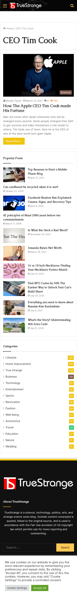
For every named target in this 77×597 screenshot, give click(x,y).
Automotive (13, 421)
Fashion (10, 408)
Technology (13, 383)
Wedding (11, 446)
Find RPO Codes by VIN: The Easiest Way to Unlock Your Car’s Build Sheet (49, 287)
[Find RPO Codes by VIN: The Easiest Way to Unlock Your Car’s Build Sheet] (14, 288)
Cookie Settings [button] (17, 587)
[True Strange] (25, 5)
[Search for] (72, 7)
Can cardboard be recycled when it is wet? (30, 187)
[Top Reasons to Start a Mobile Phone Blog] (14, 174)
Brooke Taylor (14, 100)
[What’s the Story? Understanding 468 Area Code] (14, 325)
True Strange (14, 370)
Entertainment (14, 389)
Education (12, 433)
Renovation (13, 402)
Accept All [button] (40, 587)
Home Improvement (18, 363)
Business (11, 376)
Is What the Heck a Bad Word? (48, 230)
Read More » (14, 141)
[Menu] (5, 7)
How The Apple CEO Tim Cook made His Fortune (37, 108)
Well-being (12, 414)
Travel (9, 427)
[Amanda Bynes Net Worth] (14, 253)
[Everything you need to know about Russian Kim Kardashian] (14, 307)
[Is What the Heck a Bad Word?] (14, 235)
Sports (10, 395)
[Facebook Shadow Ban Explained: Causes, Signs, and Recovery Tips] (14, 203)
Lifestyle (11, 357)
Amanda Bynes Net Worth (45, 248)
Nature (10, 440)
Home (10, 28)
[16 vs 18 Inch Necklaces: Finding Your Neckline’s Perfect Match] (14, 270)
